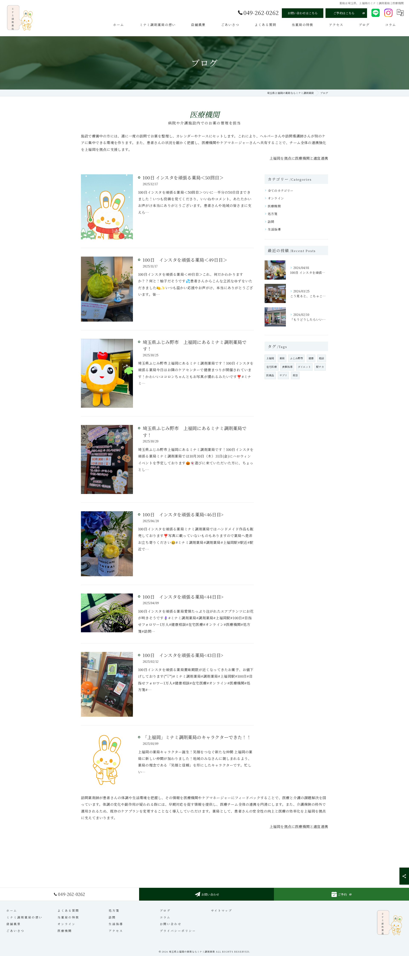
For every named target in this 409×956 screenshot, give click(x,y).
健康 (311, 358)
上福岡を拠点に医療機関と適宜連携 (298, 158)
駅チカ (320, 366)
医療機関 (274, 206)
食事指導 (287, 366)
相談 (321, 358)
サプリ (283, 375)
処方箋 (273, 213)
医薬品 (270, 375)
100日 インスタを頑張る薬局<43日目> (183, 655)
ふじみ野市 (296, 358)
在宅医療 (271, 366)
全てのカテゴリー (281, 190)
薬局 (282, 358)
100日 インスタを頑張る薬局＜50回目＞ (183, 177)
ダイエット (304, 366)
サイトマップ (221, 910)
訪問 (271, 221)
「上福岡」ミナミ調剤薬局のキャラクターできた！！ (197, 737)
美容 (295, 375)
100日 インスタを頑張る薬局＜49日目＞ (185, 260)
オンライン (276, 198)
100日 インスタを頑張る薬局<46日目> (183, 514)
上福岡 (270, 358)
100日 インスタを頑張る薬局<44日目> (183, 597)
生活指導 (274, 229)
